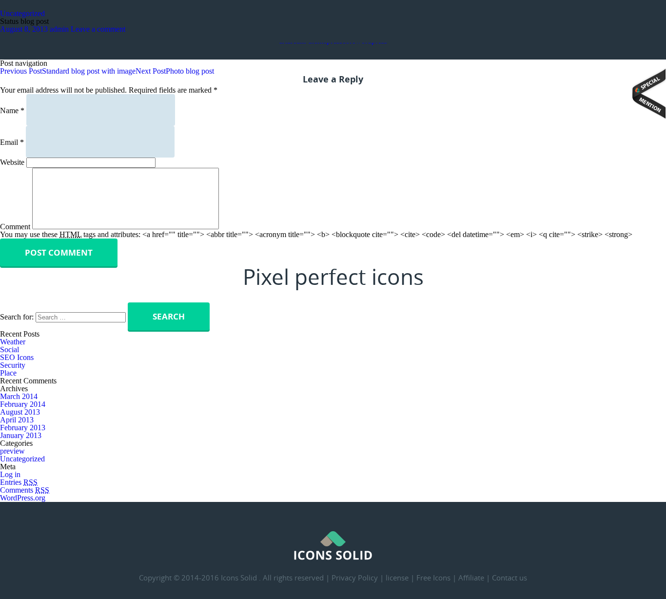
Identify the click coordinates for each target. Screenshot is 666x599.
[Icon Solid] (333, 557)
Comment (15, 226)
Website (12, 162)
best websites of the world (649, 94)
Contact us (509, 577)
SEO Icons (17, 357)
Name (12, 110)
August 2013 (20, 412)
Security (12, 365)
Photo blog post (175, 71)
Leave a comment (98, 29)
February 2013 (22, 427)
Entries (19, 482)
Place (8, 373)
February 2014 (22, 404)
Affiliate (471, 577)
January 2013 (20, 435)
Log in (10, 474)
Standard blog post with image (68, 71)
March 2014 (19, 396)
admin (59, 29)
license (397, 577)
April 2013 (17, 420)
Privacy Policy (355, 577)
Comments (24, 490)
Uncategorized (22, 13)
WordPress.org (22, 498)
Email (12, 142)
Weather (12, 342)
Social (9, 349)
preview (12, 451)
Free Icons (433, 577)
